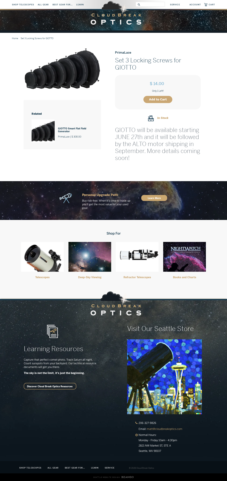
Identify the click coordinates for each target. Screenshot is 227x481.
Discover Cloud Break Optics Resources (49, 386)
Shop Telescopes (23, 4)
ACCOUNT (195, 4)
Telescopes (42, 277)
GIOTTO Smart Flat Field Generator (72, 130)
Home (15, 38)
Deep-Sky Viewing (90, 277)
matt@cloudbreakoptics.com (164, 429)
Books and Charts (184, 277)
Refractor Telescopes (137, 277)
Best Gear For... (63, 4)
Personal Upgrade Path (100, 195)
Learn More (154, 198)
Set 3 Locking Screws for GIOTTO (37, 38)
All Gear (43, 4)
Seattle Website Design (106, 477)
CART (212, 4)
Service (175, 4)
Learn (80, 4)
